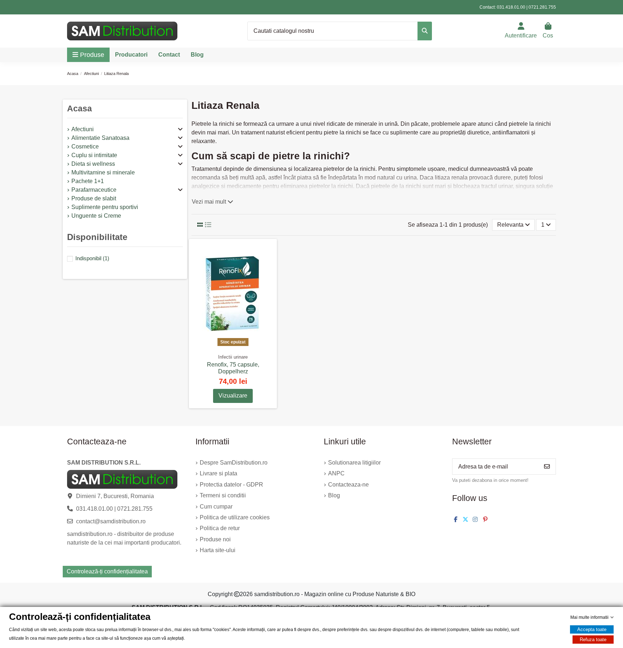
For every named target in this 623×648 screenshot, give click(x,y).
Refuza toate (593, 639)
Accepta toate (591, 629)
